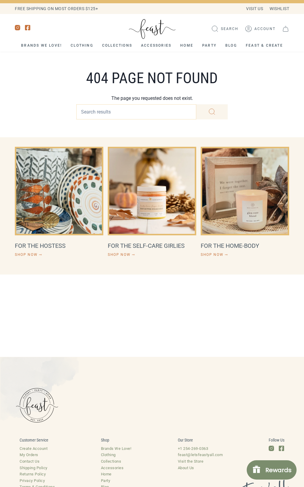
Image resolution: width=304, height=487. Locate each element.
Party (105, 480)
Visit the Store (191, 461)
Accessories (112, 468)
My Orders (29, 455)
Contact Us (29, 461)
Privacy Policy (32, 480)
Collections (111, 461)
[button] (225, 29)
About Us (186, 468)
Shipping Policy (34, 468)
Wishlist (279, 8)
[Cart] (285, 29)
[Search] (212, 111)
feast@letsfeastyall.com (200, 455)
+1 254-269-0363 (193, 448)
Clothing (108, 455)
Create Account (34, 448)
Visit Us (254, 8)
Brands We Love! (116, 448)
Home (106, 474)
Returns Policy (33, 474)
